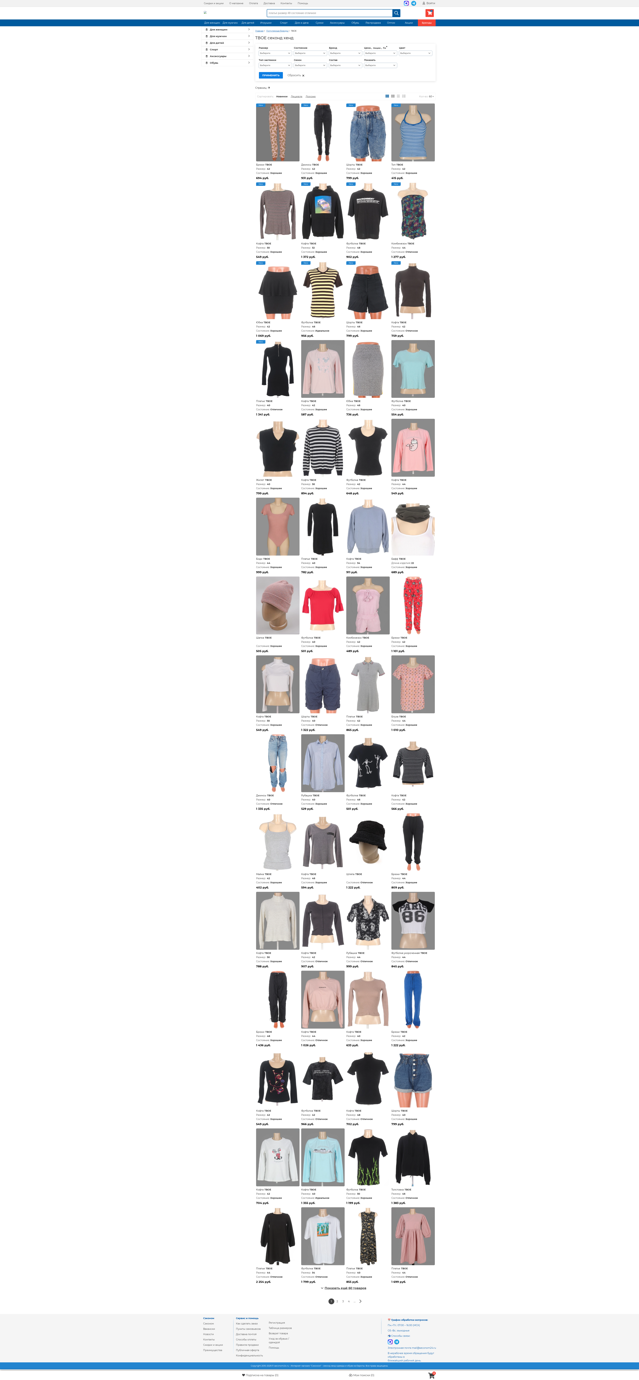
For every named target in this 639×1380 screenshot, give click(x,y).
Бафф (394, 558)
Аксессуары (337, 22)
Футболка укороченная (405, 953)
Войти (430, 3)
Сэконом (208, 1323)
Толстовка (397, 1189)
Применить (271, 75)
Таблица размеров (280, 1328)
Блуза (394, 716)
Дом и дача (302, 22)
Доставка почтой (246, 1334)
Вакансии (209, 1328)
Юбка (259, 322)
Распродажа (373, 22)
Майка (260, 874)
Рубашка (306, 795)
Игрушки (266, 22)
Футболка (352, 243)
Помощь (303, 3)
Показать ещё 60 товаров (345, 1288)
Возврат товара (278, 1333)
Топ (393, 164)
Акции (409, 22)
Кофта (260, 243)
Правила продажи (247, 1344)
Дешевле (296, 96)
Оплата (253, 3)
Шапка (260, 637)
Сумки (319, 22)
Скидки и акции (214, 3)
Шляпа (350, 874)
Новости (208, 1334)
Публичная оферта (247, 1350)
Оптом (391, 22)
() (262, 1375)
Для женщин (212, 22)
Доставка (269, 3)
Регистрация (277, 1322)
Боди (259, 558)
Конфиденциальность (249, 1355)
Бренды (427, 22)
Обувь (355, 22)
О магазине (236, 3)
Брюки (260, 164)
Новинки (282, 96)
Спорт (284, 22)
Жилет (260, 480)
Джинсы (306, 164)
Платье (260, 401)
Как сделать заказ (247, 1323)
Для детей (248, 22)
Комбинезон (399, 243)
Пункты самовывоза (248, 1328)
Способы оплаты (246, 1339)
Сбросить (294, 75)
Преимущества (212, 1350)
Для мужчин (230, 22)
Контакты (286, 3)
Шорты (350, 164)
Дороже (311, 96)
